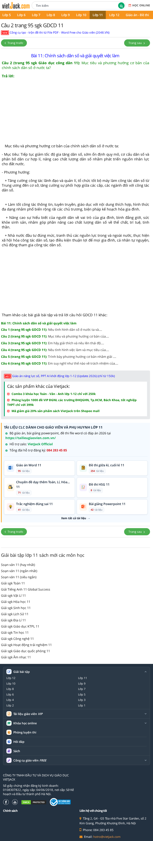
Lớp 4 (10, 700)
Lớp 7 (36, 15)
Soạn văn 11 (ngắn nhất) (19, 571)
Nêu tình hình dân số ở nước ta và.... (51, 329)
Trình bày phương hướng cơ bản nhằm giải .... (58, 356)
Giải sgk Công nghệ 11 (17, 638)
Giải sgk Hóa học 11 (15, 601)
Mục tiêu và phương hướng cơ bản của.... (55, 336)
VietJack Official (40, 444)
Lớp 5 (81, 694)
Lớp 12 (114, 15)
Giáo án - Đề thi (137, 15)
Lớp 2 (10, 705)
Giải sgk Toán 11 (13, 583)
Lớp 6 (21, 15)
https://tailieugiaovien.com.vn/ (30, 438)
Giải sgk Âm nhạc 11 (16, 657)
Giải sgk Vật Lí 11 (13, 595)
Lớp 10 (81, 15)
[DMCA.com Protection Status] (34, 802)
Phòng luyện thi (24, 732)
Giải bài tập (21, 672)
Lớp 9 (65, 15)
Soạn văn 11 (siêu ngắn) (18, 577)
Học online (141, 5)
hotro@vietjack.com (107, 837)
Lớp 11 (98, 15)
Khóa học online (25, 723)
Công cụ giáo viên (29, 760)
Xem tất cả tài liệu (73, 518)
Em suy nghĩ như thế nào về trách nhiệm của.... (59, 363)
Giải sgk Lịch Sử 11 (14, 614)
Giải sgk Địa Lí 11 (13, 620)
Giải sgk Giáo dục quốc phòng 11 (25, 651)
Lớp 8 (51, 15)
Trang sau (135, 43)
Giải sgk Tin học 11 (15, 632)
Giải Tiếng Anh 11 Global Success (25, 589)
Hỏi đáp (18, 742)
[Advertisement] (75, 113)
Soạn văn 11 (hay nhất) (18, 565)
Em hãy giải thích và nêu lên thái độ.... (52, 343)
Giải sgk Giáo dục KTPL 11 (20, 626)
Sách (16, 751)
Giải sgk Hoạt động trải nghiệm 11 (26, 645)
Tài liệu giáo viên (27, 714)
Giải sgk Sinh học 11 (16, 608)
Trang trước (15, 43)
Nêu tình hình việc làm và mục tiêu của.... (55, 350)
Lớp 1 (81, 705)
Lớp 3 (81, 700)
